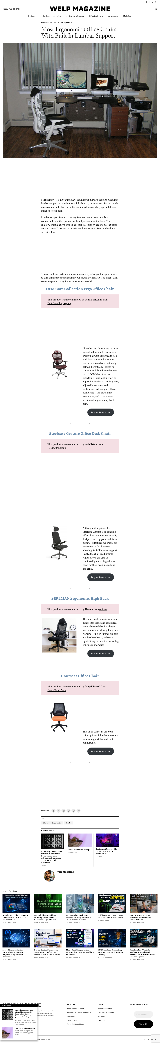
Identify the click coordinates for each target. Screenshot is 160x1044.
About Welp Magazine (75, 1008)
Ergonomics (57, 823)
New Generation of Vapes (80, 849)
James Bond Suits (57, 690)
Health (68, 823)
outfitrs (103, 609)
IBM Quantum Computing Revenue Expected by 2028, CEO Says (110, 952)
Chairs (53, 23)
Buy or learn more (100, 412)
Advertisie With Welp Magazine (79, 1012)
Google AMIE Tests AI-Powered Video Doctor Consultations (140, 917)
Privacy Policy (72, 1020)
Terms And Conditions (75, 1024)
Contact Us (71, 1016)
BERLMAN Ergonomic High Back (80, 598)
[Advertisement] (80, 179)
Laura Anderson (10, 923)
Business (45, 23)
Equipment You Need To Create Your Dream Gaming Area (106, 851)
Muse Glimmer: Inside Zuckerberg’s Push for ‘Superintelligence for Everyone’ (12, 953)
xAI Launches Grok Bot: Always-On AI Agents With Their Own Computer (78, 917)
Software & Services (106, 1012)
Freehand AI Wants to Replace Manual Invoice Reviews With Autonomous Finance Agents (142, 953)
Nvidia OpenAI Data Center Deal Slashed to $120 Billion (110, 916)
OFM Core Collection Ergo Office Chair (80, 288)
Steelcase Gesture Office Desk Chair (80, 433)
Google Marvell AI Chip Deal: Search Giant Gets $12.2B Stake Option (15, 917)
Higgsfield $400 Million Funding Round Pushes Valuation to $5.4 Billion (45, 917)
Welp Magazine (65, 871)
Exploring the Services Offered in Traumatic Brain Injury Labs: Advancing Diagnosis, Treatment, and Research (51, 857)
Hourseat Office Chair (80, 675)
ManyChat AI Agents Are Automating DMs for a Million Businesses (80, 952)
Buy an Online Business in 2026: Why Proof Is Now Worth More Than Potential (47, 952)
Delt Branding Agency (59, 303)
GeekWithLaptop (57, 447)
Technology (103, 1020)
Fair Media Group (44, 1039)
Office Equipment (65, 23)
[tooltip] (146, 2)
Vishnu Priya (104, 920)
